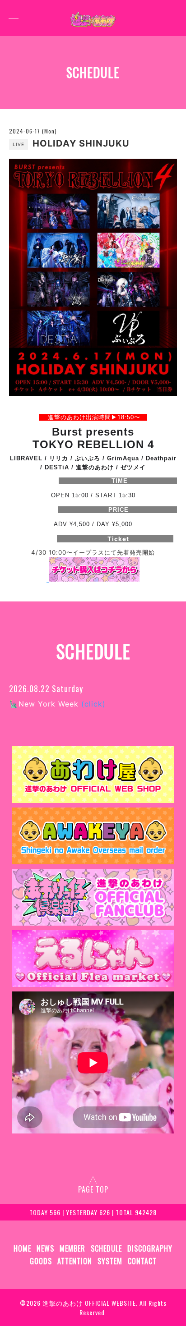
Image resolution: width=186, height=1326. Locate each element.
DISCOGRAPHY (149, 1248)
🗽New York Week (57, 703)
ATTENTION (74, 1261)
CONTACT (142, 1261)
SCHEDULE (106, 1248)
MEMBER (72, 1248)
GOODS (41, 1261)
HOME (22, 1248)
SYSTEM (110, 1261)
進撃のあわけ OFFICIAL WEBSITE (89, 1303)
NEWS (45, 1248)
